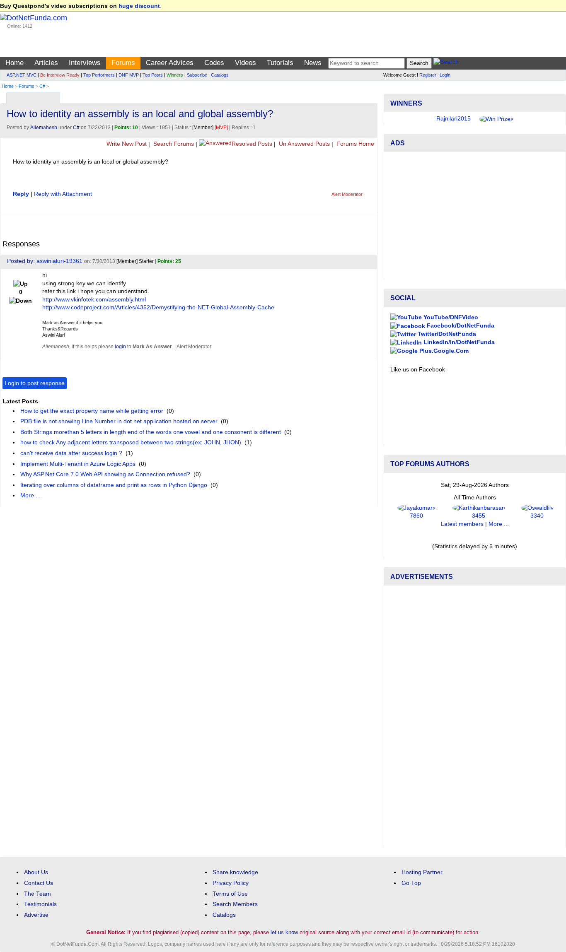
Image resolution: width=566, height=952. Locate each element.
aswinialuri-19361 (59, 261)
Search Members (235, 904)
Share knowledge (235, 872)
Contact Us (38, 883)
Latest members (462, 524)
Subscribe (197, 74)
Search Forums (173, 144)
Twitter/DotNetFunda (446, 334)
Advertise (36, 915)
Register (427, 74)
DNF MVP (129, 74)
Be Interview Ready (60, 74)
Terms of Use (230, 894)
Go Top (411, 883)
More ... (30, 495)
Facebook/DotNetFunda (459, 326)
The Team (37, 894)
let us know (284, 932)
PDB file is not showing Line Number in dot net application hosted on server (119, 421)
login (120, 346)
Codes (214, 63)
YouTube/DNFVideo (450, 317)
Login (445, 74)
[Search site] (446, 63)
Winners (175, 74)
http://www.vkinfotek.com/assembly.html (94, 299)
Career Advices (170, 63)
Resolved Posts (252, 144)
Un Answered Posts (303, 144)
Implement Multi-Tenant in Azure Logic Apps (77, 464)
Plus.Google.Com (443, 351)
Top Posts (153, 74)
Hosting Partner (422, 872)
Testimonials (40, 904)
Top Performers (99, 74)
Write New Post (126, 144)
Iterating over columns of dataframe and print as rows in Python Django (113, 485)
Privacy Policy (231, 883)
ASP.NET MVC (21, 74)
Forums (123, 63)
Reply (21, 194)
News (313, 63)
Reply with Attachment (63, 194)
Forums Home (354, 144)
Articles (46, 63)
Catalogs (220, 74)
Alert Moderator (347, 194)
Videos (245, 63)
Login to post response (35, 383)
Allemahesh (43, 127)
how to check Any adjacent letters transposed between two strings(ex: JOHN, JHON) (130, 442)
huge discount (139, 6)
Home (14, 63)
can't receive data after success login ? (71, 453)
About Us (36, 872)
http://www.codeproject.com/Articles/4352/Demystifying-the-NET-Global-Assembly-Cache (158, 307)
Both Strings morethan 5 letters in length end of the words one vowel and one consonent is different (150, 432)
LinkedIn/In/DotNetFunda (458, 342)
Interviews (85, 63)
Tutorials (280, 63)
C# (42, 86)
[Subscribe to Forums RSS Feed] (369, 96)
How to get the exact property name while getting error (91, 411)
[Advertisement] (474, 216)
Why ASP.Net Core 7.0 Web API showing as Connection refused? (105, 474)
